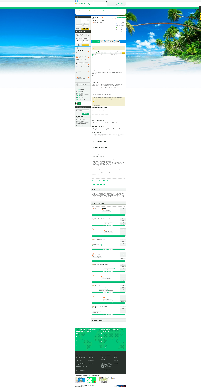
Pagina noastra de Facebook (80, 370)
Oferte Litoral (116, 360)
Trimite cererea (85, 45)
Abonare (85, 113)
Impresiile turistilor (116, 366)
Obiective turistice (95, 7)
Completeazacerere (79, 45)
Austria (80, 97)
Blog (119, 7)
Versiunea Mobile (91, 385)
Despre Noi (94, 1)
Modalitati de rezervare (81, 123)
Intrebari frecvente (80, 121)
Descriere (102, 41)
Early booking (116, 355)
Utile (102, 7)
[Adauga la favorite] (88, 52)
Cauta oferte (85, 28)
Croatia (80, 95)
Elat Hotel (103, 275)
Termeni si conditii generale (80, 357)
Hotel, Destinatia (79, 36)
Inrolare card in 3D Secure (105, 370)
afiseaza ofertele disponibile (108, 215)
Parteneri (115, 7)
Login (108, 1)
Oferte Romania (91, 360)
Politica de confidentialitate (80, 358)
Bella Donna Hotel (79, 76)
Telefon (85, 40)
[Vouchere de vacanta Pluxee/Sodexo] (91, 382)
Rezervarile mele (114, 1)
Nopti (98, 51)
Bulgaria (80, 89)
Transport (107, 51)
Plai (99, 285)
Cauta (124, 52)
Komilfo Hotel (106, 296)
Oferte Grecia (90, 357)
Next (121, 31)
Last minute (115, 357)
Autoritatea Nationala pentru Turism (106, 369)
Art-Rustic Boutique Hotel (97, 307)
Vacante (82, 7)
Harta (106, 41)
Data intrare (94, 51)
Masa (112, 51)
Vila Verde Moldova (96, 254)
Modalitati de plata (80, 125)
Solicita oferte (101, 1)
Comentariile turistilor (81, 119)
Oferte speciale (116, 358)
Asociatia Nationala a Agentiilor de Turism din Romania (106, 361)
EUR (119, 1)
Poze (123, 222)
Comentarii (117, 41)
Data (77, 23)
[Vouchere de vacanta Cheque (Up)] (80, 382)
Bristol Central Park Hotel (81, 56)
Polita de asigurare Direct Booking (81, 366)
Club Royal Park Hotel (80, 63)
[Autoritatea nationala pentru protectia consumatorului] (116, 379)
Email (77, 40)
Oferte (123, 208)
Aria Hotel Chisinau (79, 50)
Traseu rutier (111, 41)
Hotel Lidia (104, 208)
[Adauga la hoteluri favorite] (93, 23)
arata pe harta (114, 18)
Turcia (80, 93)
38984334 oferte (78, 29)
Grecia (80, 91)
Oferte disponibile (120, 17)
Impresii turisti (108, 7)
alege (81, 25)
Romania (80, 87)
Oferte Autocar (116, 365)
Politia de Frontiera (104, 359)
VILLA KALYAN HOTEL (80, 69)
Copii (104, 51)
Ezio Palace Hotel (107, 218)
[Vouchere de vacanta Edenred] (104, 382)
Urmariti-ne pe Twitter (79, 372)
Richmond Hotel (107, 229)
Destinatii (88, 7)
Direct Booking (82, 4)
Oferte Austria (90, 363)
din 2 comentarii (101, 242)
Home (78, 7)
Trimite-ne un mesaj (79, 360)
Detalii (123, 210)
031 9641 (120, 3)
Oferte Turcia (90, 358)
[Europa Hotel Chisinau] (123, 22)
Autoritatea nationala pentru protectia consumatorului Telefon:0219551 (105, 356)
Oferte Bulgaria (90, 355)
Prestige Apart (106, 264)
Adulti (101, 51)
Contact (78, 10)
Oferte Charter (116, 363)
